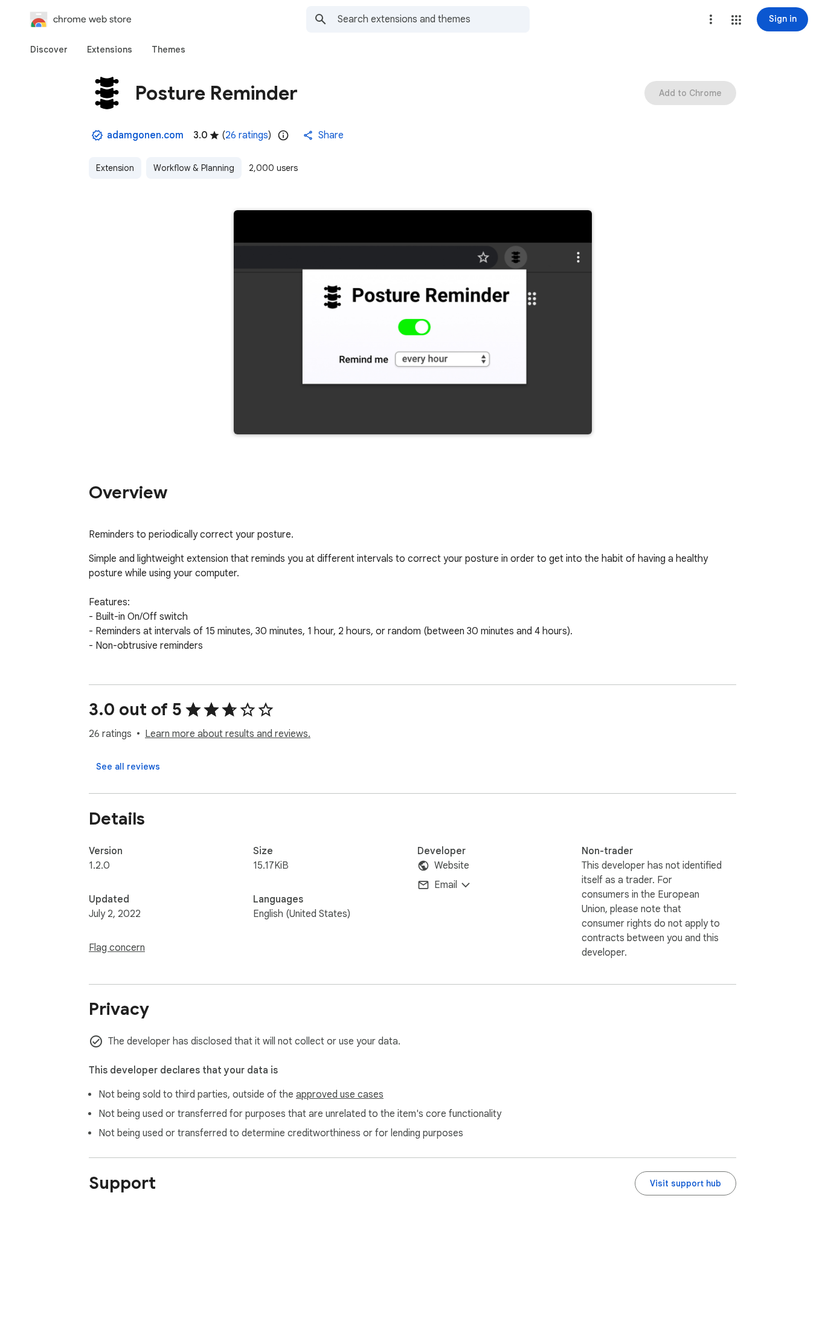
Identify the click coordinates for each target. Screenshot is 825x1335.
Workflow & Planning (193, 167)
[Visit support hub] (685, 1183)
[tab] (49, 49)
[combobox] (434, 19)
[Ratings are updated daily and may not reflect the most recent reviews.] (283, 135)
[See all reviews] (128, 766)
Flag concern (117, 948)
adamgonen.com (145, 135)
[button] (736, 20)
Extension (115, 167)
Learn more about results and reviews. (227, 734)
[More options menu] (711, 19)
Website (451, 866)
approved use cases (340, 1095)
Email (445, 885)
